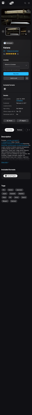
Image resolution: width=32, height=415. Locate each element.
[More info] (20, 111)
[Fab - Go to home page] (11, 3)
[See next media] (29, 31)
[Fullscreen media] (28, 11)
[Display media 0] (12, 31)
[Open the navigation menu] (29, 3)
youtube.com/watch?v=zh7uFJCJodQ (12, 143)
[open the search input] (25, 3)
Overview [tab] (9, 130)
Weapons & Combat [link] (13, 51)
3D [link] (4, 51)
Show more (4, 162)
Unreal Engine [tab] (11, 176)
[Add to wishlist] (27, 78)
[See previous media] (3, 31)
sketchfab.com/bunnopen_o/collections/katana (15, 145)
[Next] (29, 130)
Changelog (19, 100)
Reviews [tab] (19, 130)
